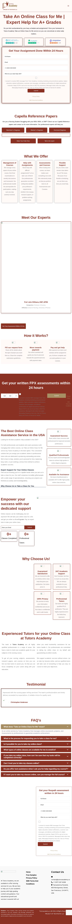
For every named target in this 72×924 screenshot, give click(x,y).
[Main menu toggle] (68, 6)
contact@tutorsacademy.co (60, 879)
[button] (49, 140)
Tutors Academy (18, 644)
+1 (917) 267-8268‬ (59, 882)
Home (28, 872)
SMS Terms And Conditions (36, 100)
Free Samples (31, 875)
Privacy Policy (36, 96)
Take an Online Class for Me (24, 31)
